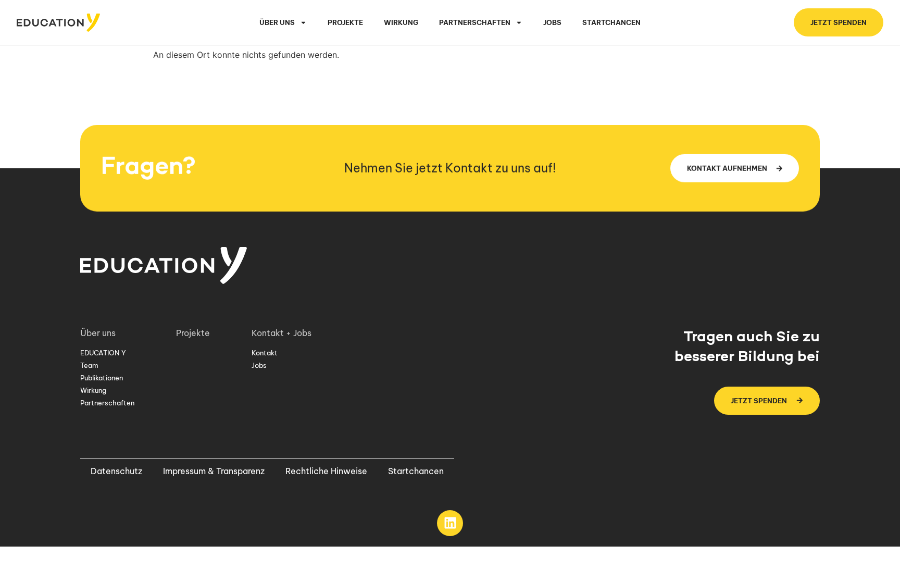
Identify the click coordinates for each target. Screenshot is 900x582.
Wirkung (401, 22)
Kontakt (265, 353)
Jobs (552, 22)
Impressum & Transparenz (214, 471)
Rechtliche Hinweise (326, 471)
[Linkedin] (450, 523)
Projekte (345, 22)
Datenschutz (116, 471)
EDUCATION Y (103, 353)
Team (89, 365)
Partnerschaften (107, 403)
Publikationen (101, 378)
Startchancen (611, 22)
